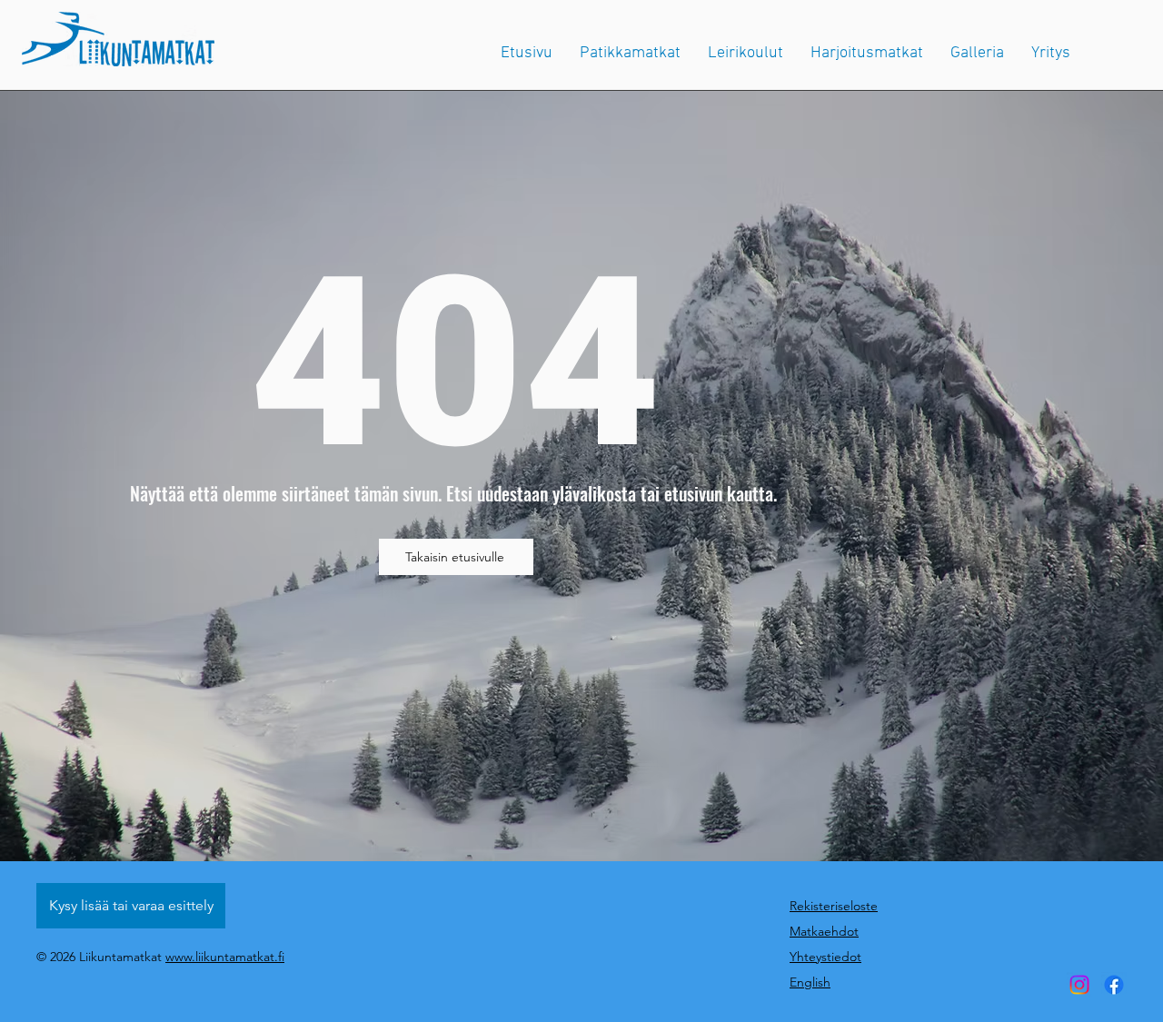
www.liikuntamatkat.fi (224, 956)
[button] (1051, 53)
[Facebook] (1114, 984)
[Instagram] (1079, 984)
